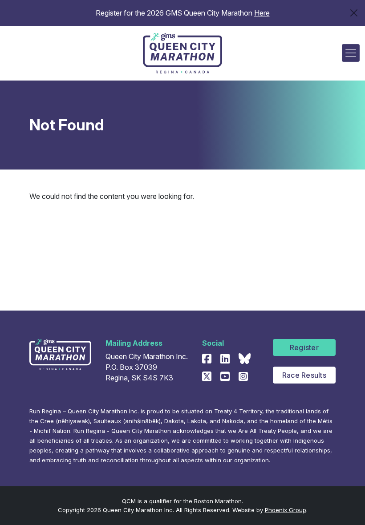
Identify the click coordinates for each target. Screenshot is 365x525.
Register (304, 347)
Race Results (304, 375)
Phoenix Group (285, 509)
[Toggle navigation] (351, 53)
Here (262, 12)
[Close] (354, 12)
